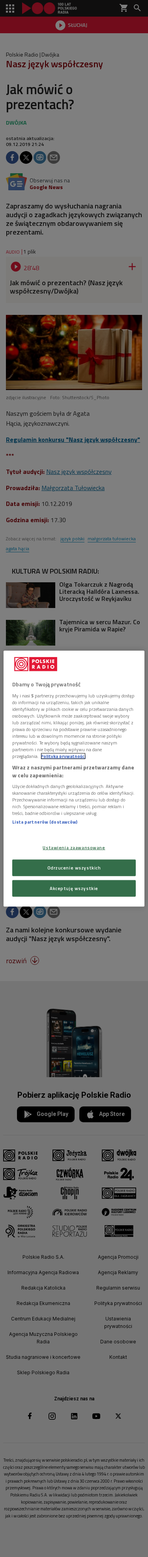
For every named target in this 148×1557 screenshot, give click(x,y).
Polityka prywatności (63, 756)
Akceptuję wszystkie (74, 888)
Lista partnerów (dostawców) (44, 821)
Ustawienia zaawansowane (74, 847)
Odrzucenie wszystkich (74, 867)
